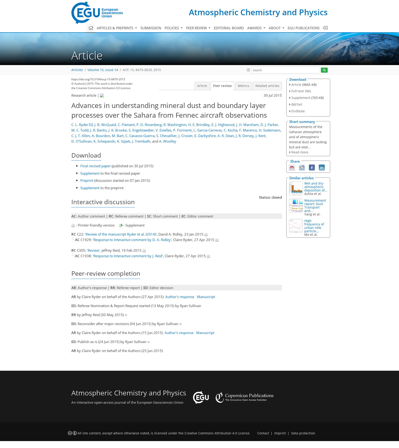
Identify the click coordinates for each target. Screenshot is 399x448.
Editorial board (229, 28)
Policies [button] (172, 28)
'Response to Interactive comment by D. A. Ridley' (132, 239)
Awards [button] (255, 28)
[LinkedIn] (322, 167)
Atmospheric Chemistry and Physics (258, 12)
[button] (248, 70)
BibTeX (296, 104)
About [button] (275, 28)
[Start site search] (324, 70)
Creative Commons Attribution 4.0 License (216, 433)
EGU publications (304, 28)
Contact (263, 433)
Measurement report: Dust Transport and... (315, 205)
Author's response (179, 296)
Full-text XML (301, 91)
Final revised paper (95, 166)
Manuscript (206, 296)
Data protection (303, 433)
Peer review (222, 86)
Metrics (243, 86)
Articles (77, 70)
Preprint (86, 180)
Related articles (267, 86)
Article (202, 86)
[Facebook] (312, 167)
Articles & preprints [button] (115, 28)
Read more (299, 152)
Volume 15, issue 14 (103, 70)
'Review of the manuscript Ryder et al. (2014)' (121, 234)
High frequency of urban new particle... (314, 225)
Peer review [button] (197, 28)
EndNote (298, 111)
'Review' (93, 250)
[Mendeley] (292, 167)
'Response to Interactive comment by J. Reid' (128, 256)
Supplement (90, 173)
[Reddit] (302, 167)
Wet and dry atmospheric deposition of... (315, 186)
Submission (150, 28)
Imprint (280, 433)
